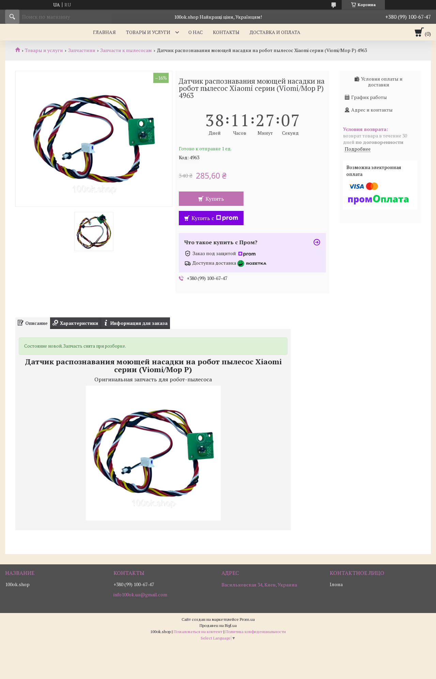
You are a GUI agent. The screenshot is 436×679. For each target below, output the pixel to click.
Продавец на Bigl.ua (218, 625)
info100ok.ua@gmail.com (140, 595)
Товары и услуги (148, 32)
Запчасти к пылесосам (126, 50)
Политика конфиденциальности (255, 631)
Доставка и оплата (275, 32)
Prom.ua (247, 619)
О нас (195, 32)
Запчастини (81, 50)
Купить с (202, 218)
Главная (104, 32)
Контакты (226, 32)
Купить (214, 198)
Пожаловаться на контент (198, 631)
